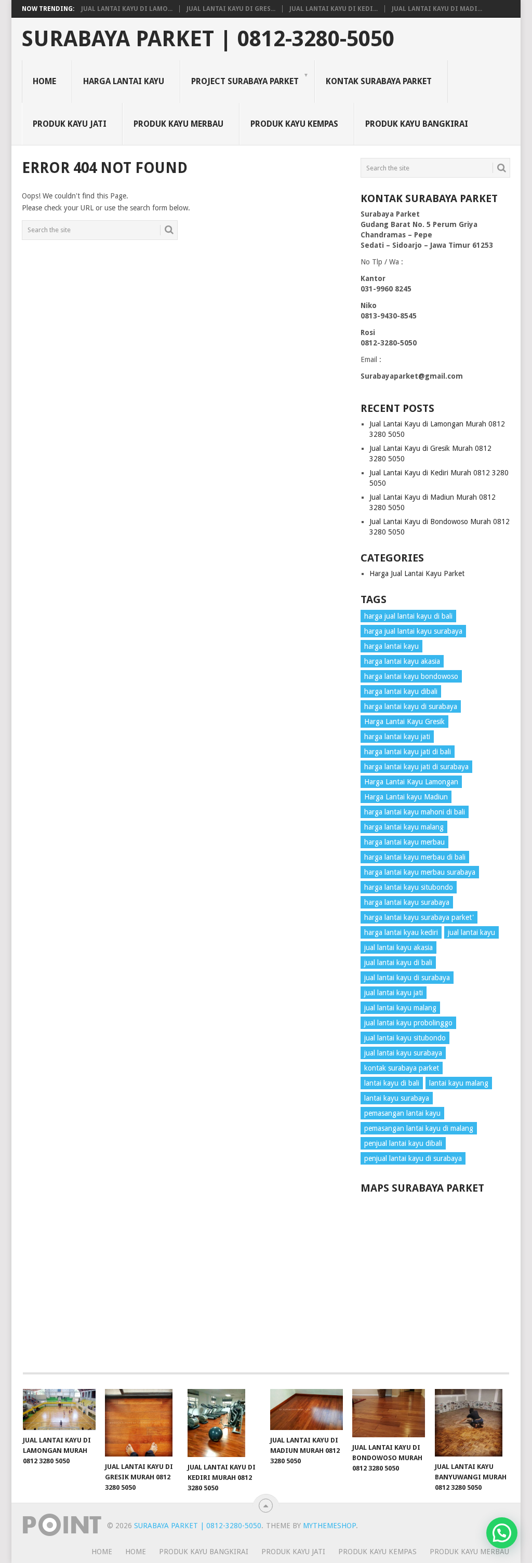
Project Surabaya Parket (245, 81)
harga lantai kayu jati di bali (407, 751)
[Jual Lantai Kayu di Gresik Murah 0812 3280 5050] (141, 1423)
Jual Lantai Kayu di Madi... (437, 8)
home (101, 1551)
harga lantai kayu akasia (402, 661)
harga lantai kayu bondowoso (411, 676)
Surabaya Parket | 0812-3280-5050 (208, 39)
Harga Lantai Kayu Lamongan (411, 782)
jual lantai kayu (471, 932)
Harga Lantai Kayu (123, 81)
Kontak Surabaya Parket (379, 81)
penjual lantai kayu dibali (403, 1143)
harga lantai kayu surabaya (406, 902)
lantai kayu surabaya (396, 1098)
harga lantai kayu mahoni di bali (414, 812)
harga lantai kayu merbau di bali (415, 857)
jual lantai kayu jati (393, 992)
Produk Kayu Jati (70, 124)
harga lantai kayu (391, 646)
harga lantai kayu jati (397, 736)
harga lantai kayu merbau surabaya (419, 872)
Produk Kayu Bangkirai (416, 124)
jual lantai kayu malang (400, 1008)
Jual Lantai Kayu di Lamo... (126, 8)
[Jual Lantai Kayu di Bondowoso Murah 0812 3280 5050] (388, 1413)
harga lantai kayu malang (404, 827)
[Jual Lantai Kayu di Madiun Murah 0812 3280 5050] (306, 1409)
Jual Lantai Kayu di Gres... (231, 8)
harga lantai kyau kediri (401, 932)
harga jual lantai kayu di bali (408, 616)
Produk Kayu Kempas (294, 124)
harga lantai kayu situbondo (408, 887)
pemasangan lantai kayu (402, 1113)
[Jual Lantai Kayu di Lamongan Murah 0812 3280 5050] (59, 1409)
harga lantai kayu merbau (404, 842)
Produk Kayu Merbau (178, 124)
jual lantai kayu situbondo (405, 1038)
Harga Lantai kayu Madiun (406, 797)
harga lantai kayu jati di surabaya (416, 767)
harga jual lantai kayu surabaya (413, 631)
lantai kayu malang (458, 1083)
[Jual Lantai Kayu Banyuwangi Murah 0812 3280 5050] (471, 1423)
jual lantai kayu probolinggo (408, 1023)
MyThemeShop (329, 1525)
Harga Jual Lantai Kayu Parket (416, 573)
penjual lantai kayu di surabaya (413, 1158)
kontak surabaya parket (401, 1068)
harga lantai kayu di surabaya (410, 706)
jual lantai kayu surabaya (403, 1053)
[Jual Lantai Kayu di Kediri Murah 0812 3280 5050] (224, 1423)
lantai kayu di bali (391, 1083)
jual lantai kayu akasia (398, 947)
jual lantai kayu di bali (398, 962)
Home (44, 81)
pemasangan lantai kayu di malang (418, 1128)
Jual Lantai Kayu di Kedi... (333, 8)
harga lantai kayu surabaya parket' (419, 917)
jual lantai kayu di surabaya (407, 977)
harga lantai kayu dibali (400, 691)
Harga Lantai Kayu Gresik (404, 721)
